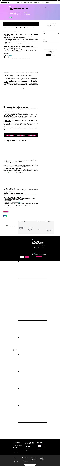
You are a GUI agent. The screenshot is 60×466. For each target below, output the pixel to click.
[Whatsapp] (5, 0)
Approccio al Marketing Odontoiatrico (25, 457)
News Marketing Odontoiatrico (13, 13)
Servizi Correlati (42, 457)
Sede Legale (27, 446)
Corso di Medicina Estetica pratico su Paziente (39, 228)
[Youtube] (3, 0)
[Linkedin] (4, 0)
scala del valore (20, 202)
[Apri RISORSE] (40, 2)
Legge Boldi (10, 55)
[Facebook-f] (1, 0)
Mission (26, 441)
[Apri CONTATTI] (44, 2)
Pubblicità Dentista (29, 14)
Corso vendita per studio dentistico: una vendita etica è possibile (22, 227)
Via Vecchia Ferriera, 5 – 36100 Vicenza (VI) (30, 447)
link (34, 253)
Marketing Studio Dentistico (24, 14)
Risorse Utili (39, 441)
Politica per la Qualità (39, 449)
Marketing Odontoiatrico (19, 14)
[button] (9, 17)
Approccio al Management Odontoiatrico (34, 457)
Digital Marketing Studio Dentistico (13, 14)
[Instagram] (2, 0)
